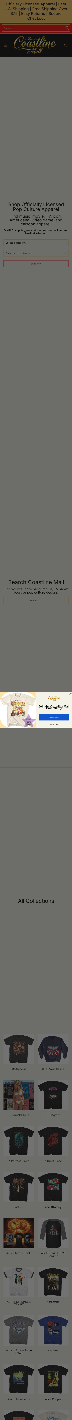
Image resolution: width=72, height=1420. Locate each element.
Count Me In (54, 717)
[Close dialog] (70, 694)
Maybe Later (54, 724)
